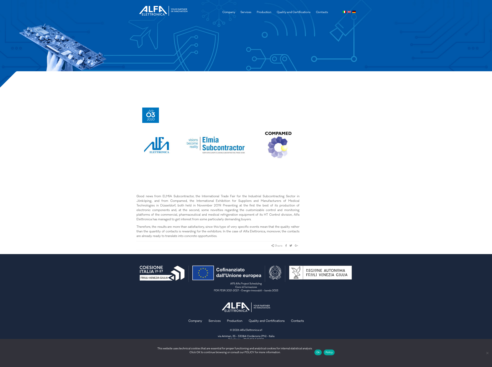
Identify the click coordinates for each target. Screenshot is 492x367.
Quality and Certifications (294, 12)
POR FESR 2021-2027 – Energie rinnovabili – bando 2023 (246, 290)
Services (245, 12)
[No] (487, 353)
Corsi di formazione (246, 287)
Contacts (322, 12)
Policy (329, 352)
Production (264, 12)
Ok (318, 352)
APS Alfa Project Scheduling (246, 283)
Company (228, 12)
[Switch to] (344, 11)
